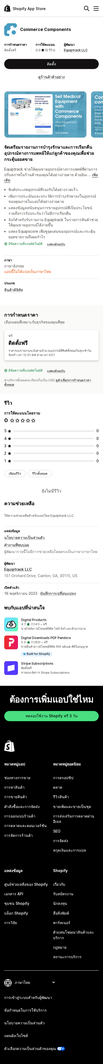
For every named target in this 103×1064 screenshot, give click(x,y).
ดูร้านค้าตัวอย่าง (51, 77)
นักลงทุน (60, 903)
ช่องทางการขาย (17, 777)
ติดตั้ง (51, 64)
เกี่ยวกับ (59, 884)
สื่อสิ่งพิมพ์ (61, 913)
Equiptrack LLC (76, 50)
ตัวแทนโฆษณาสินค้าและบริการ (73, 935)
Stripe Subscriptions (37, 663)
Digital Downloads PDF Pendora (46, 638)
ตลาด (57, 787)
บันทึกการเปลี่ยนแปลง (58, 593)
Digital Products (33, 620)
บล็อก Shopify (16, 913)
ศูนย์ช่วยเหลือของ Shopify (26, 884)
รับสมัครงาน (63, 894)
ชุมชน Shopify (16, 903)
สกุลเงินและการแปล (69, 850)
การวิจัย (10, 922)
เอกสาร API (13, 894)
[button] (51, 624)
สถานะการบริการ (67, 957)
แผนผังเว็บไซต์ (16, 1035)
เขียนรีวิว (15, 474)
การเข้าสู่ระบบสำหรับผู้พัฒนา (28, 997)
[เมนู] (96, 8)
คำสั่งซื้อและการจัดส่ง (22, 806)
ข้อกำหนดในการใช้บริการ (25, 1010)
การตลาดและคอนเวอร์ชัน (25, 825)
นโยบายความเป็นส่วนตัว (24, 537)
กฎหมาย (60, 947)
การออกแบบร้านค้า (19, 816)
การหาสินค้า (14, 787)
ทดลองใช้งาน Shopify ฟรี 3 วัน (52, 716)
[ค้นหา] (86, 8)
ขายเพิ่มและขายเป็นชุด (72, 806)
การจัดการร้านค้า (18, 835)
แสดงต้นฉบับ (56, 244)
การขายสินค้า (15, 796)
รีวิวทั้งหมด (40, 474)
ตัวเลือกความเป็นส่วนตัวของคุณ (30, 1048)
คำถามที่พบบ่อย (16, 545)
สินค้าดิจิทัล (13, 289)
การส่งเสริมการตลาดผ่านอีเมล (73, 819)
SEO (56, 831)
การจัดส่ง (60, 840)
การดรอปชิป (63, 777)
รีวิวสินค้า (61, 796)
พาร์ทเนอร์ (61, 922)
